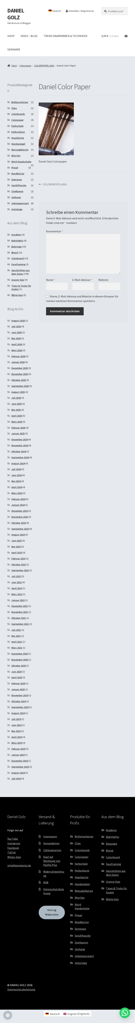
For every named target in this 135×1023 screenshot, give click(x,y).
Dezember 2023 (19, 510)
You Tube (12, 838)
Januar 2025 (18, 433)
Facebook (13, 848)
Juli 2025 (16, 397)
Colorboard (17, 258)
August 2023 (18, 534)
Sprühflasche (18, 185)
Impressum (50, 836)
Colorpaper (25, 65)
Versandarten (51, 843)
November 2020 (19, 659)
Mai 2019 (16, 731)
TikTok (11, 852)
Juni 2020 (16, 671)
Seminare (16, 179)
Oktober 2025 (18, 380)
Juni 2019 (16, 725)
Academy (16, 234)
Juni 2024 (16, 475)
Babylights (17, 240)
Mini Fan (15, 155)
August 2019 (18, 713)
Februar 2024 (18, 499)
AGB (45, 882)
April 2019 (16, 737)
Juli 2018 (16, 778)
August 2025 (18, 392)
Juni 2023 (16, 540)
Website (103, 280)
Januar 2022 (18, 600)
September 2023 (20, 528)
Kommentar (54, 231)
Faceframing (18, 264)
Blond (14, 252)
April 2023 (16, 552)
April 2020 (16, 677)
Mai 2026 (16, 338)
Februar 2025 (18, 427)
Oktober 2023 (18, 522)
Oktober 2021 (18, 618)
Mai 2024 (16, 481)
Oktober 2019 (18, 701)
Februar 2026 (18, 356)
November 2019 (19, 695)
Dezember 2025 (19, 368)
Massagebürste (19, 149)
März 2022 (16, 594)
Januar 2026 (18, 362)
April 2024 (16, 487)
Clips (14, 108)
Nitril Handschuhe (21, 161)
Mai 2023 (16, 546)
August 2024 (18, 463)
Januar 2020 (18, 689)
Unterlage (16, 209)
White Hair (17, 295)
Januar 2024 (18, 504)
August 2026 (18, 320)
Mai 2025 (16, 409)
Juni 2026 (16, 332)
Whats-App (14, 857)
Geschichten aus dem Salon (20, 272)
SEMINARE (13, 49)
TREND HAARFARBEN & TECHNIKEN (65, 36)
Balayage (16, 246)
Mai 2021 (16, 636)
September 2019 (20, 707)
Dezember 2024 (19, 439)
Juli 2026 (16, 326)
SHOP (10, 36)
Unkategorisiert (20, 203)
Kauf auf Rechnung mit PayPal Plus (51, 860)
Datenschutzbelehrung (21, 989)
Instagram (13, 843)
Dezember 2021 (19, 606)
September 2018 (20, 766)
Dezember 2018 (19, 760)
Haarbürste (17, 137)
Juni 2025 (16, 403)
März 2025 (16, 421)
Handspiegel (18, 143)
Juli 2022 (16, 576)
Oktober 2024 (18, 451)
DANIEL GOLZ (15, 14)
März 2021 (16, 647)
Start (14, 65)
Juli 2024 (16, 469)
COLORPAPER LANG (44, 65)
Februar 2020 (18, 683)
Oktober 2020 (18, 665)
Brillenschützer (19, 102)
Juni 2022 (16, 582)
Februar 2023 (18, 558)
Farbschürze (18, 131)
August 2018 (18, 772)
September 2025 (20, 386)
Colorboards (18, 114)
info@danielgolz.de (19, 865)
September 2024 (20, 457)
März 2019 (16, 742)
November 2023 (19, 516)
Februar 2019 (18, 748)
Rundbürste (17, 173)
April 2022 (16, 588)
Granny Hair (17, 279)
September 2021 (20, 624)
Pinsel (14, 167)
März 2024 (16, 493)
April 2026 (16, 344)
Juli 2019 (16, 719)
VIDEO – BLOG (29, 36)
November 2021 (19, 612)
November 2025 (19, 374)
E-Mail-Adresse (82, 280)
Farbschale (17, 126)
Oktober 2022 (18, 564)
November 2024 (19, 445)
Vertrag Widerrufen (52, 912)
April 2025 (16, 415)
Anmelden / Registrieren (81, 10)
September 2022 (20, 570)
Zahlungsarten (52, 850)
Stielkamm (17, 191)
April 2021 (16, 641)
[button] (7, 1015)
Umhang (16, 197)
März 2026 (16, 350)
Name (50, 280)
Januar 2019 (18, 754)
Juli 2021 (16, 630)
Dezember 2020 (19, 653)
